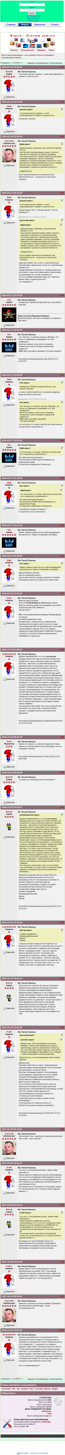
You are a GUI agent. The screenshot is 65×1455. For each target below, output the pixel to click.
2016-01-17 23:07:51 (12, 440)
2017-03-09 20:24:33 (12, 1205)
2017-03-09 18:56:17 (12, 1163)
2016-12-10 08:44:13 (12, 737)
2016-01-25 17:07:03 (12, 593)
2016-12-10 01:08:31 (12, 649)
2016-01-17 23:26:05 (12, 556)
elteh (49, 1414)
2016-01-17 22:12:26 (12, 193)
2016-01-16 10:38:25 (12, 67)
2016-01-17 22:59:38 (12, 375)
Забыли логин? (33, 18)
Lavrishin (39, 1389)
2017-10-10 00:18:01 (12, 1296)
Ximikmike (46, 1422)
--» (21, 63)
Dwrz (31, 1389)
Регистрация (33, 21)
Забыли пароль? (33, 16)
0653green (46, 1411)
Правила (41, 50)
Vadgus (55, 1389)
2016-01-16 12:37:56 (12, 102)
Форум (24, 24)
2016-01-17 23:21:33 (12, 525)
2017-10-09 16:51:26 (12, 1262)
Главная (11, 24)
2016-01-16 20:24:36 (12, 136)
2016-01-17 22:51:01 (12, 330)
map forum (32, 1436)
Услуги (54, 24)
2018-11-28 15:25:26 (12, 1330)
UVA (14, 1389)
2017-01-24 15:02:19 (12, 1027)
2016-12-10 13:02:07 (12, 807)
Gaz (18, 1389)
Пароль (32, 7)
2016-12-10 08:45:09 (12, 772)
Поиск (51, 50)
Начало (14, 50)
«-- (11, 63)
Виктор (47, 1389)
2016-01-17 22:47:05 (12, 295)
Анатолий (6, 1389)
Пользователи (27, 50)
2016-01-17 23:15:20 (12, 478)
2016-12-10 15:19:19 (12, 922)
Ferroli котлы (42, 63)
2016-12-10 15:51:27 (12, 978)
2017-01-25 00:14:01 (12, 1129)
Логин (32, 2)
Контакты (39, 24)
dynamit (25, 1389)
